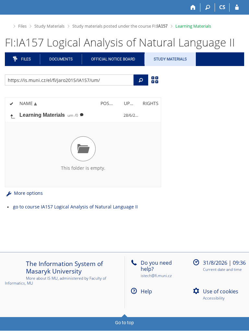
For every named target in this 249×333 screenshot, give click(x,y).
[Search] (207, 7)
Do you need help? (156, 266)
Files (22, 26)
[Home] (193, 7)
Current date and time (222, 269)
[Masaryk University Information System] (16, 7)
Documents (61, 59)
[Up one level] (12, 115)
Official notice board (113, 59)
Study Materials (49, 26)
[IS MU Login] (237, 7)
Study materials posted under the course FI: (120, 26)
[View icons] (154, 79)
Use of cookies (220, 291)
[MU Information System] (7, 25)
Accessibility (214, 298)
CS (222, 7)
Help (146, 291)
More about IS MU (42, 278)
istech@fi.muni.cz (156, 275)
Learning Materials (193, 26)
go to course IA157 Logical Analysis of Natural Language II (75, 207)
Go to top (124, 322)
